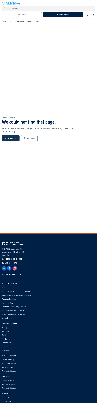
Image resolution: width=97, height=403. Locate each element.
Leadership (6, 343)
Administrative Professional (13, 310)
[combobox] (50, 8)
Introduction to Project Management (16, 295)
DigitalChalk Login (13, 274)
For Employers (19, 21)
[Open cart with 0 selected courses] (92, 14)
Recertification (7, 367)
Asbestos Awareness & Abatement (16, 291)
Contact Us (6, 401)
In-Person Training (9, 363)
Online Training (8, 360)
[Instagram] (15, 268)
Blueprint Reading (9, 299)
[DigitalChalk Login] (86, 14)
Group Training (8, 380)
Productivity (6, 339)
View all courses (8, 318)
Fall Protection (7, 303)
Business (5, 350)
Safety (4, 327)
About (29, 21)
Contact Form (11, 263)
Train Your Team (63, 15)
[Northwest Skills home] (48, 3)
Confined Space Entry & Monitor (14, 307)
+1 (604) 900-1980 (13, 259)
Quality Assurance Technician (13, 314)
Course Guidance (9, 371)
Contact (37, 21)
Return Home (29, 138)
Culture (5, 346)
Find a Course (22, 15)
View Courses (11, 138)
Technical (5, 331)
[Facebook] (9, 268)
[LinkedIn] (4, 268)
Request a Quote (8, 384)
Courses (6, 21)
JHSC (4, 288)
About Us (5, 397)
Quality (4, 335)
